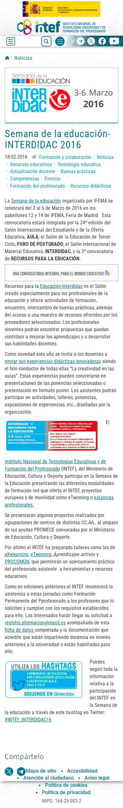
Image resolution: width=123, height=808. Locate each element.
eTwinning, (42, 554)
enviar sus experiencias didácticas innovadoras (53, 361)
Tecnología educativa (79, 164)
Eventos (52, 179)
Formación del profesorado (37, 186)
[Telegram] (81, 41)
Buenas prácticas (78, 171)
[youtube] (114, 41)
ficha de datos (20, 630)
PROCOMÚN (17, 562)
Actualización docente (32, 171)
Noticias (23, 58)
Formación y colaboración (65, 157)
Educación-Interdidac (61, 286)
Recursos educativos (31, 164)
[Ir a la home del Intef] (61, 27)
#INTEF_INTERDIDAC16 (28, 720)
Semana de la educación (36, 201)
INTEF (7, 58)
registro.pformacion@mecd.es (35, 623)
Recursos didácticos (90, 186)
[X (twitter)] (91, 41)
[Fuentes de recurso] (60, 41)
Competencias (24, 179)
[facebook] (102, 41)
